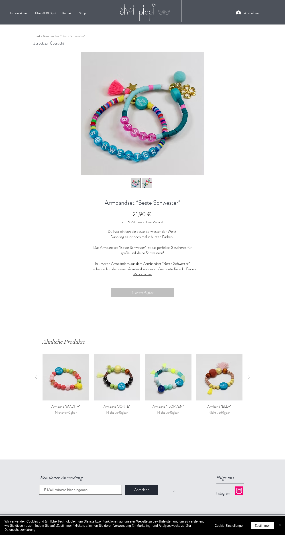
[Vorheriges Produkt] (36, 377)
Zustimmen (263, 525)
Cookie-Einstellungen (229, 525)
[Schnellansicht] (66, 377)
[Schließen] (279, 525)
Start (36, 36)
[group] (142, 387)
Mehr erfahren (142, 274)
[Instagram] (239, 490)
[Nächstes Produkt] (249, 377)
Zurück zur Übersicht (48, 43)
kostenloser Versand (150, 222)
